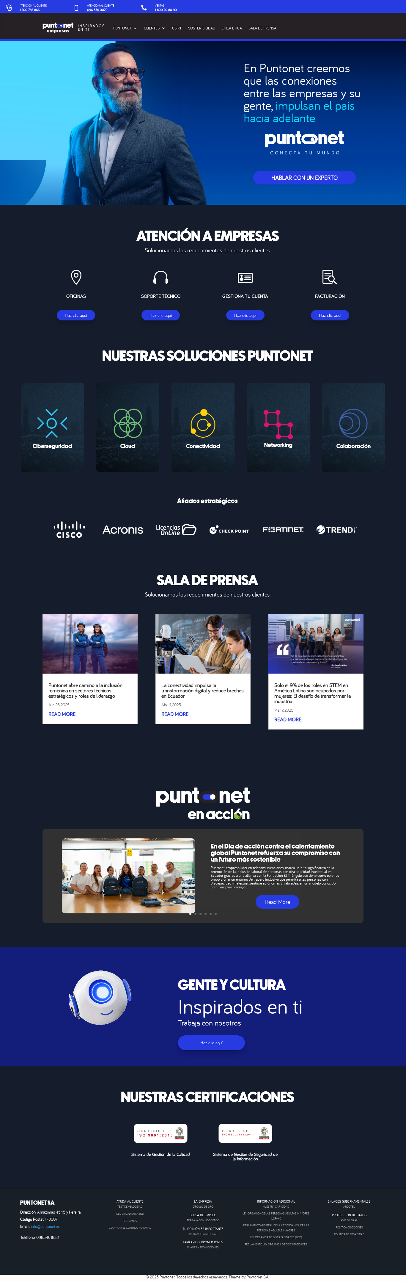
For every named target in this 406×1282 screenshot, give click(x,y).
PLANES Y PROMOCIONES (203, 1247)
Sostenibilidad (201, 28)
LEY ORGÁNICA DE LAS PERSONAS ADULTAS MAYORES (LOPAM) (276, 1215)
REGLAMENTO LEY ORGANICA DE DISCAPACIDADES (276, 1244)
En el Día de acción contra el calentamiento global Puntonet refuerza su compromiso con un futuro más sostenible (275, 853)
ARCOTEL (349, 1207)
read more (61, 713)
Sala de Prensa (262, 28)
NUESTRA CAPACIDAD (276, 1207)
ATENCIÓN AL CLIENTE (33, 5)
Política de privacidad (349, 1234)
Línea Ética (232, 28)
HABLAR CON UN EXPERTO (304, 177)
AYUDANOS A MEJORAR (202, 1234)
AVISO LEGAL (349, 1220)
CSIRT (177, 28)
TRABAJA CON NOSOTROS (203, 1220)
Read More (277, 901)
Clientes (152, 28)
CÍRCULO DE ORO (203, 1207)
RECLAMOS (130, 1221)
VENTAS (160, 5)
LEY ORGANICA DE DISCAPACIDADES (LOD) (276, 1237)
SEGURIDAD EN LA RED (130, 1214)
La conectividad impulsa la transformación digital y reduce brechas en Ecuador (202, 690)
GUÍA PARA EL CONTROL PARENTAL (130, 1228)
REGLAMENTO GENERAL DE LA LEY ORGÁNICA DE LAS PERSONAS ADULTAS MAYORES (276, 1227)
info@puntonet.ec (45, 1226)
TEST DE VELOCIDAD (129, 1207)
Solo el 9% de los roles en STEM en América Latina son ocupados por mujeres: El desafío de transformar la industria (312, 693)
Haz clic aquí (76, 315)
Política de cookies (349, 1227)
